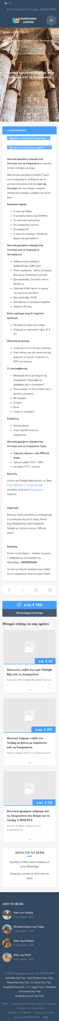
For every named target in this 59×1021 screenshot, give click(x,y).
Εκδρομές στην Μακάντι (19, 1012)
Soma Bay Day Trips (15, 978)
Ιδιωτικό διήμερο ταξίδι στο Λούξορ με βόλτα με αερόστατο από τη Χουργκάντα (27, 742)
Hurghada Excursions (14, 987)
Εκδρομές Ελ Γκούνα (44, 1012)
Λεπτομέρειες (17, 130)
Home (5, 1003)
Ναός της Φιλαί (22, 954)
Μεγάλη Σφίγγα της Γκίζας (28, 926)
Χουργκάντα (36, 489)
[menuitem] (7, 3)
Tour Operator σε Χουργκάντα (23, 485)
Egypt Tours (38, 987)
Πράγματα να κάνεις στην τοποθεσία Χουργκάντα (26, 147)
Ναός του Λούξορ (23, 912)
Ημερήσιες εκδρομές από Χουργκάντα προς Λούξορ (27, 138)
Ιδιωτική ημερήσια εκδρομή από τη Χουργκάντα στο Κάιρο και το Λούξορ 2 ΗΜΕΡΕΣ (28, 815)
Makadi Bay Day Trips (18, 982)
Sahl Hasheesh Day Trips (40, 978)
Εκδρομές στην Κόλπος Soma (31, 1008)
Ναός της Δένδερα (23, 940)
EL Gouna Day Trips (41, 982)
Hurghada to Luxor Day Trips (29, 996)
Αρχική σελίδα (10, 32)
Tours (23, 32)
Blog (45, 1017)
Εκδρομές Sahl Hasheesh (27, 1017)
